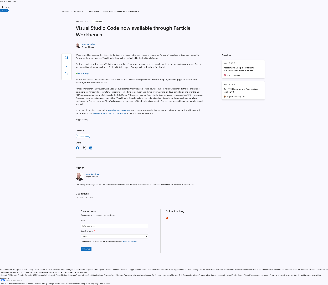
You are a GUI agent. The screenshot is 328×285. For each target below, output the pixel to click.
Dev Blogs (65, 11)
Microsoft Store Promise (225, 269)
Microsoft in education (258, 269)
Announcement (83, 136)
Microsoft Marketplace (201, 275)
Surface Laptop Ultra (30, 269)
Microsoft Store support (170, 269)
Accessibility (316, 275)
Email (83, 220)
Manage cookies (54, 283)
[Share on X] (84, 148)
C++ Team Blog (79, 11)
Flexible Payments (242, 269)
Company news (263, 275)
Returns (183, 269)
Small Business (105, 275)
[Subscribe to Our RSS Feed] (167, 219)
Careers (240, 275)
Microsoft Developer (124, 275)
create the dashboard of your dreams (109, 113)
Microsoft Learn (138, 275)
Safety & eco (85, 283)
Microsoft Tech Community (181, 275)
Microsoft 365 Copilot (90, 275)
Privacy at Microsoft (277, 275)
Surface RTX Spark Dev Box (48, 269)
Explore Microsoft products (109, 269)
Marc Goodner (89, 44)
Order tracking (192, 269)
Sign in (4, 10)
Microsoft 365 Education (318, 269)
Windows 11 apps (127, 269)
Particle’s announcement (119, 110)
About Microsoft (250, 275)
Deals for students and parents (62, 272)
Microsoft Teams (74, 275)
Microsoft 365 (41, 275)
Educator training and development (36, 272)
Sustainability (5, 278)
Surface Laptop (15, 269)
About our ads (104, 283)
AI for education (81, 272)
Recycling (94, 283)
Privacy (45, 283)
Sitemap (23, 283)
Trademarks (75, 283)
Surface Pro (4, 269)
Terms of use (66, 283)
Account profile (140, 269)
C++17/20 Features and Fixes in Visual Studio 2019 (241, 90)
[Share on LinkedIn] (91, 148)
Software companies (218, 275)
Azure (113, 275)
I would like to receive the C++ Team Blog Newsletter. (109, 241)
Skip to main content (8, 1)
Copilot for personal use (88, 269)
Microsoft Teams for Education (296, 269)
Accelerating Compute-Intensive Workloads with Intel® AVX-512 (239, 69)
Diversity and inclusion (302, 275)
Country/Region (88, 231)
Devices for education (275, 269)
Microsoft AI (5, 275)
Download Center (154, 269)
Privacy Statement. (130, 241)
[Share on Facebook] (77, 148)
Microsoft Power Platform (58, 275)
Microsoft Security (17, 275)
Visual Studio (232, 275)
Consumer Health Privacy (10, 283)
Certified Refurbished (207, 269)
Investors (289, 275)
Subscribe (86, 249)
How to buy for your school (11, 272)
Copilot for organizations (69, 269)
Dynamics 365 (30, 275)
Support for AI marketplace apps (158, 275)
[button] (82, 73)
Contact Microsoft (34, 283)
